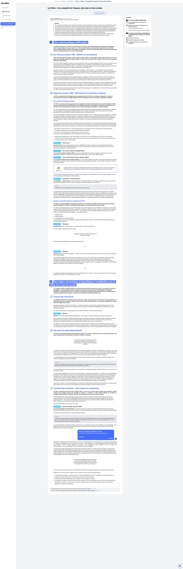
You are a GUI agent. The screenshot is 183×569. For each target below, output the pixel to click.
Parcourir (7, 11)
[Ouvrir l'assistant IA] (180, 566)
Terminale (63, 1)
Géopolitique (70, 1)
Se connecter (8, 19)
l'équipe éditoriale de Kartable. (66, 18)
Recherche (7, 15)
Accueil (6, 7)
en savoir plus (93, 488)
